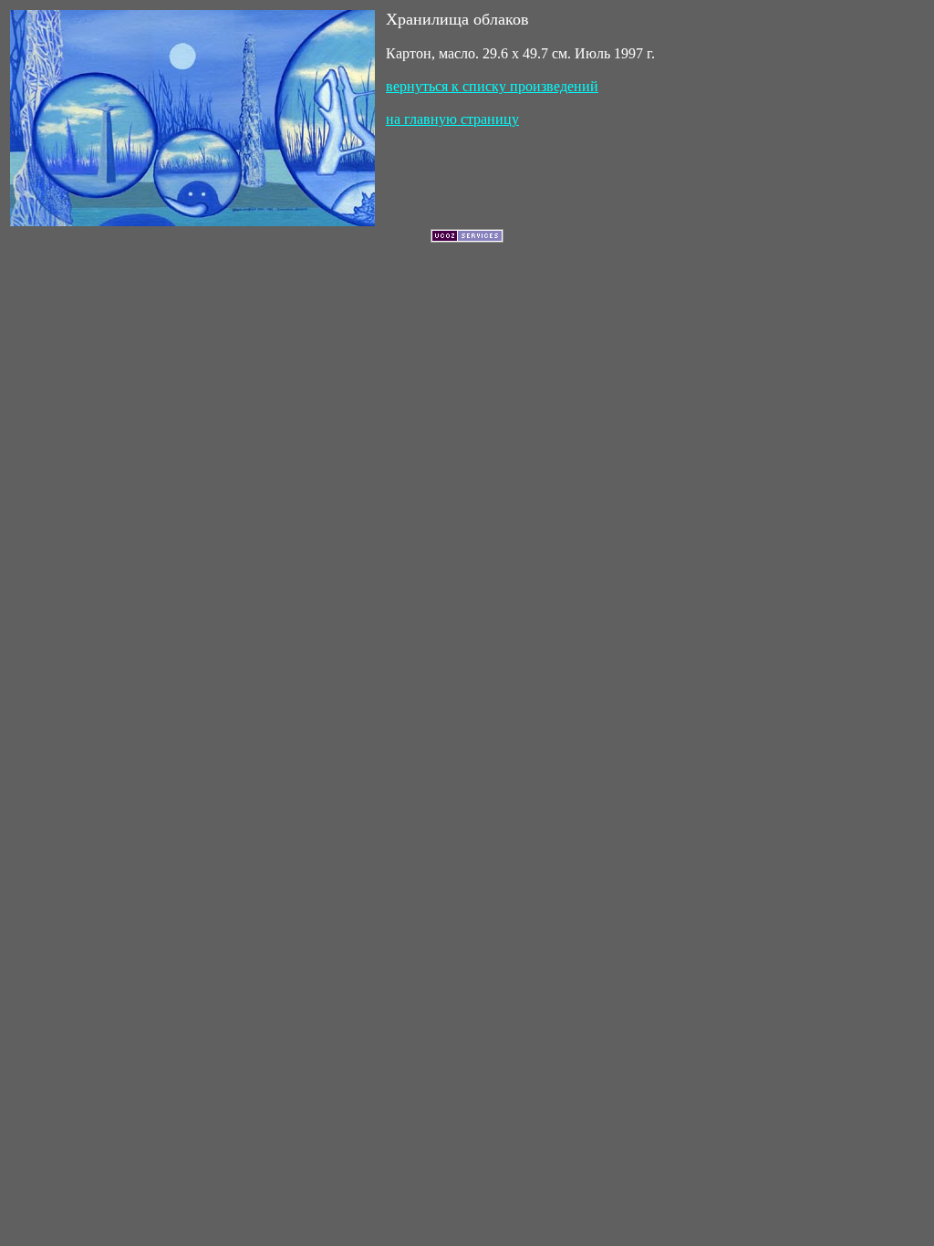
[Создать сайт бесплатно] (467, 237)
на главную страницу (452, 119)
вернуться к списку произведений (492, 86)
